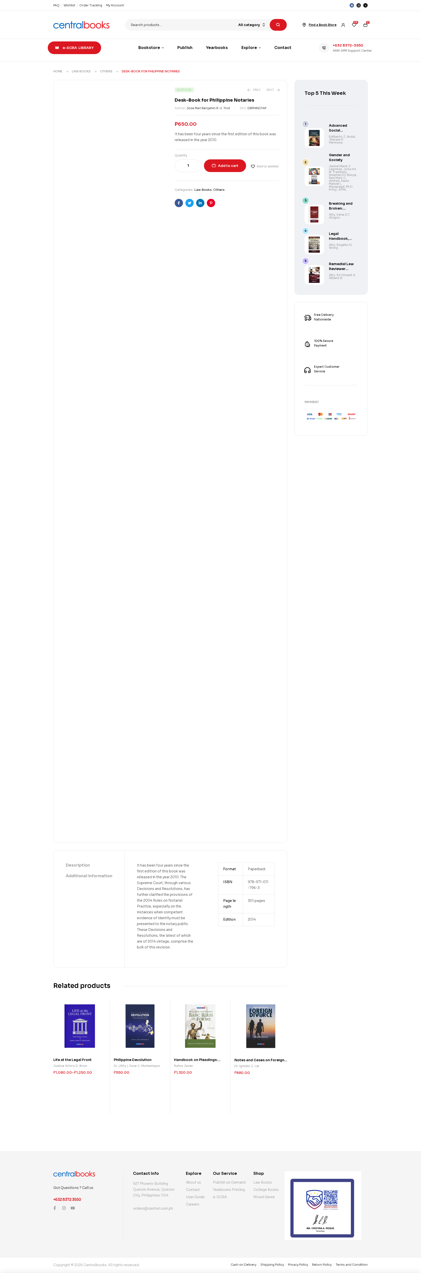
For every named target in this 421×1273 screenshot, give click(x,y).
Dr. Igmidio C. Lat (246, 1066)
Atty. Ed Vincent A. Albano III (342, 276)
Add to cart (228, 166)
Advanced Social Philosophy (339, 130)
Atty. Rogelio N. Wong (340, 246)
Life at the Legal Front (72, 1060)
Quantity (181, 155)
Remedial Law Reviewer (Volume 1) (341, 269)
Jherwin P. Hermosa (336, 141)
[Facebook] (352, 5)
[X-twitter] (365, 5)
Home (57, 71)
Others (106, 71)
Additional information (89, 875)
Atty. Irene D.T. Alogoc (339, 216)
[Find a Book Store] (304, 25)
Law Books (81, 71)
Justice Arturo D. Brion (70, 1066)
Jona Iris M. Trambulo (342, 170)
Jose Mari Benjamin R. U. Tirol (208, 108)
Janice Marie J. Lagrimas (340, 167)
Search (278, 25)
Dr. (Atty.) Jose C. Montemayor (137, 1066)
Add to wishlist (268, 166)
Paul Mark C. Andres (337, 179)
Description (78, 865)
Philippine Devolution (133, 1060)
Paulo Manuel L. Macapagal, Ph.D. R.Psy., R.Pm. (341, 185)
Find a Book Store (322, 25)
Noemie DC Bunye (342, 175)
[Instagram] (358, 5)
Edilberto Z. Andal (342, 136)
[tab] (89, 865)
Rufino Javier (183, 1066)
